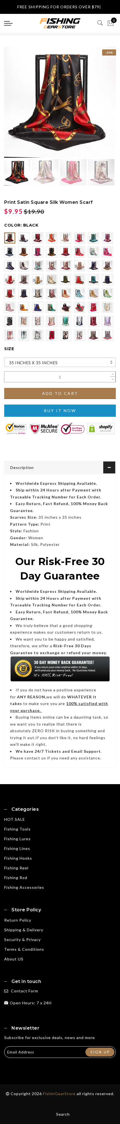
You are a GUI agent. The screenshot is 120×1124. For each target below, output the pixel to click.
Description (22, 467)
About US (13, 959)
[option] (60, 102)
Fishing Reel (16, 867)
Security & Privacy (22, 939)
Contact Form (24, 990)
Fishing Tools (17, 829)
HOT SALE (14, 819)
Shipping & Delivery (23, 929)
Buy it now (60, 410)
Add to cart (60, 393)
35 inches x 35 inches (33, 362)
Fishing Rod (15, 877)
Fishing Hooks (18, 858)
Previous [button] (14, 105)
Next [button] (98, 105)
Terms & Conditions (24, 949)
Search (63, 1114)
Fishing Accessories (24, 887)
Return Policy (17, 920)
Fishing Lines (17, 848)
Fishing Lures (17, 838)
